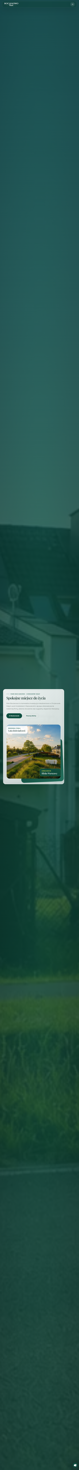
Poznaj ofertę (31, 716)
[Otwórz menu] (72, 4)
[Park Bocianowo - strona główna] (11, 4)
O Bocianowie (14, 716)
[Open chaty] (75, 1465)
